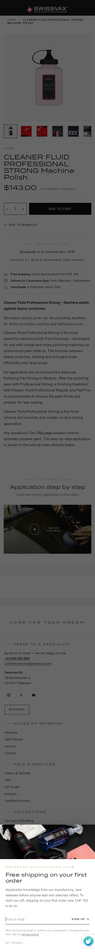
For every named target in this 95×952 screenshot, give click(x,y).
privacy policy (30, 934)
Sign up (78, 919)
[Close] (87, 832)
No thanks (14, 942)
